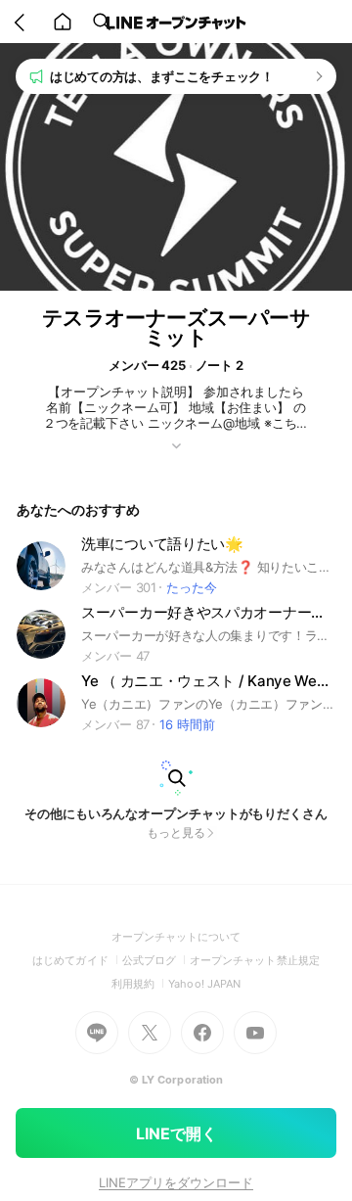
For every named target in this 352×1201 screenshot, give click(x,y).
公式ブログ (156, 960)
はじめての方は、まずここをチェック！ (162, 76)
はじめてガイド (76, 960)
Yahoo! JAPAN (204, 984)
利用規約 (139, 984)
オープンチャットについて (176, 937)
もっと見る (176, 832)
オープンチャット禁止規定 (255, 960)
